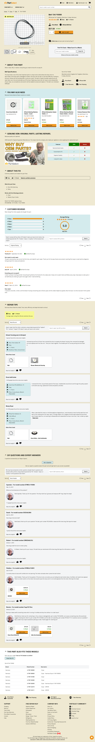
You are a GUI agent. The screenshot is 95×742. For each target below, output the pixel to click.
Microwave (28, 714)
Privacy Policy (51, 716)
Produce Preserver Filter (84, 112)
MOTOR (10, 596)
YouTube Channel (76, 709)
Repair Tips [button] (12, 304)
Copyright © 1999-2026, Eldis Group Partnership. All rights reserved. (47, 739)
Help (5, 718)
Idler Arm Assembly (36, 635)
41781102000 (30, 680)
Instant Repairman (30, 708)
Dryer (11, 11)
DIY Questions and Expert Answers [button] (24, 455)
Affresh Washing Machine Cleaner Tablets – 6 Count (66, 113)
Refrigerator (29, 718)
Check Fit (80, 51)
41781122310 (30, 687)
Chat (63, 3)
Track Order (7, 710)
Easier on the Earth (52, 712)
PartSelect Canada (52, 733)
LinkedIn (74, 713)
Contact (6, 716)
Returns (6, 708)
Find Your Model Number (32, 722)
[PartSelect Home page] (10, 3)
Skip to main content (47, 31)
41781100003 (30, 673)
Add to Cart (65, 32)
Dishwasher (29, 710)
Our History (50, 708)
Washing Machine (30, 720)
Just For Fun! (75, 718)
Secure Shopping (52, 727)
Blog (73, 716)
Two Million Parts (52, 710)
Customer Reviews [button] (16, 209)
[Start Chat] (92, 738)
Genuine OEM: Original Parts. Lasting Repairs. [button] (29, 133)
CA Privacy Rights (52, 720)
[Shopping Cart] (89, 3)
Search (86, 238)
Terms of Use (51, 726)
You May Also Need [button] (16, 92)
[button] (9, 7)
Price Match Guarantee (10, 714)
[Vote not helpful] (20, 370)
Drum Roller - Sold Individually (39, 438)
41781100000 (30, 670)
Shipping (6, 706)
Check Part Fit (10, 658)
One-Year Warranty (9, 712)
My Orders (71, 3)
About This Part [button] (15, 64)
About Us (50, 706)
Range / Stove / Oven (31, 716)
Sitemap (50, 729)
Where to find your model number (69, 55)
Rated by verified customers (28, 178)
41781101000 (30, 677)
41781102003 (30, 683)
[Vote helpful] (17, 370)
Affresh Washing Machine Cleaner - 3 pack (31, 113)
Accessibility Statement (53, 731)
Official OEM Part (66, 24)
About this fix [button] (14, 170)
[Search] (89, 7)
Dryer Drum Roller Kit (11, 112)
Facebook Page (75, 711)
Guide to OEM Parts (31, 724)
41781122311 (30, 690)
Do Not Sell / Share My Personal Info (57, 722)
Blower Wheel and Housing (38, 365)
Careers (49, 714)
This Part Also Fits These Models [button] (23, 651)
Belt (16, 11)
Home (5, 11)
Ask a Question (47, 462)
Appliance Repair (30, 706)
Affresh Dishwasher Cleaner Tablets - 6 (49, 113)
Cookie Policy (51, 718)
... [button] (35, 418)
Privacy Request (52, 724)
